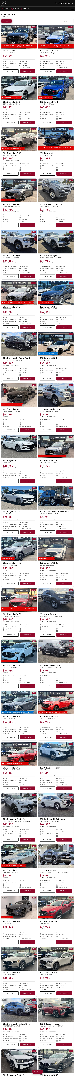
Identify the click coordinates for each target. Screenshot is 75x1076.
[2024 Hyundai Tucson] (56, 1010)
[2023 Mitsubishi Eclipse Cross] (19, 1010)
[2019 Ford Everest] (56, 600)
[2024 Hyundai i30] (19, 446)
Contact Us (27, 71)
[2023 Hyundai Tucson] (56, 754)
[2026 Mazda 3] (19, 856)
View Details (11, 71)
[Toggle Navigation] (72, 9)
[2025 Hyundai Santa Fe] (19, 1061)
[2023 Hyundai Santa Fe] (19, 805)
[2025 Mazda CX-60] (19, 600)
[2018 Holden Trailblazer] (56, 190)
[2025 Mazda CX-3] (19, 293)
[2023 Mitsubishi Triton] (56, 651)
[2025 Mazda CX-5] (19, 88)
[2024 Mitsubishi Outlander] (56, 805)
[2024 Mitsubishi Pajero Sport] (19, 344)
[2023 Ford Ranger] (56, 241)
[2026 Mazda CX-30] (19, 395)
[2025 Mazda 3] (56, 139)
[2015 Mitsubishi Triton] (56, 395)
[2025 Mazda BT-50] (19, 37)
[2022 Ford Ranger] (19, 241)
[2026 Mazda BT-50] (19, 549)
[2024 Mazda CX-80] (19, 702)
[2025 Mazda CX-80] (56, 959)
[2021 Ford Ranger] (56, 856)
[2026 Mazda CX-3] (19, 907)
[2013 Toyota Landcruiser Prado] (56, 498)
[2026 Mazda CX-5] (56, 446)
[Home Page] (3, 3)
